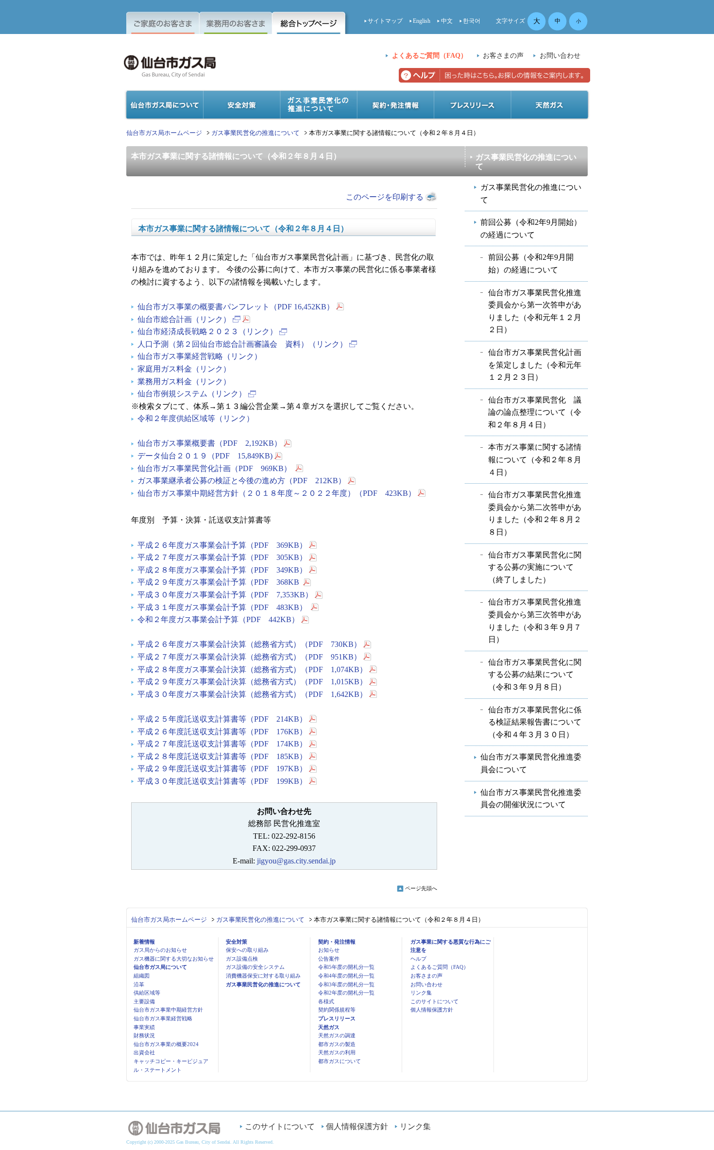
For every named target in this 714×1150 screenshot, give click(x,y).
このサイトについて (434, 1001)
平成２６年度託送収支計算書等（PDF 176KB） (222, 731)
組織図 (142, 976)
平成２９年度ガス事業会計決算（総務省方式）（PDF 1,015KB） (252, 681)
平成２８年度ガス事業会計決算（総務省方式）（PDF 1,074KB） (252, 669)
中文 (447, 20)
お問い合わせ (560, 55)
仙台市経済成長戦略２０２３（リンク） (207, 331)
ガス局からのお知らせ (160, 950)
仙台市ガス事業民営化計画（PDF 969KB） (215, 468)
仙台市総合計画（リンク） (184, 319)
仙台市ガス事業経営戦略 (163, 1018)
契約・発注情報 (337, 942)
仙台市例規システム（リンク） (191, 393)
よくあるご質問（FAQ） (429, 55)
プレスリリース (337, 1018)
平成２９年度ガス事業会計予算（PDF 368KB (219, 582)
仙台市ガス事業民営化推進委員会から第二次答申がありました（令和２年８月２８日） (534, 513)
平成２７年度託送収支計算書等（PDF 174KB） (222, 744)
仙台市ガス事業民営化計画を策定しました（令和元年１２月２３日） (534, 364)
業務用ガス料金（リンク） (184, 381)
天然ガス (329, 1027)
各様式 (326, 1001)
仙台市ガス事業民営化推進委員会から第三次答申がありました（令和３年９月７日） (534, 620)
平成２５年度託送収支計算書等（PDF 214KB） (222, 719)
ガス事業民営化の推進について (255, 132)
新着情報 (144, 942)
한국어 (471, 20)
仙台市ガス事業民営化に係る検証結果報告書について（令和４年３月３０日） (534, 722)
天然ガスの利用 (337, 1052)
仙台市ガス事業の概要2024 (166, 1044)
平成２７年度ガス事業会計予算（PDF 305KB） (222, 557)
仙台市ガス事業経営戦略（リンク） (199, 356)
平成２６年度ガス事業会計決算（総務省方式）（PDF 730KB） (249, 644)
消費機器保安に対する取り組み (263, 976)
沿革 (139, 984)
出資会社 (144, 1052)
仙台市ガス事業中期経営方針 (168, 1010)
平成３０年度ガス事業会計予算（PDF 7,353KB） (225, 595)
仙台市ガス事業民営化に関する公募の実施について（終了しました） (534, 567)
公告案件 (329, 959)
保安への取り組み (247, 950)
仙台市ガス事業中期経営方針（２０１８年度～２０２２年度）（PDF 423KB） (276, 493)
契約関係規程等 (337, 1010)
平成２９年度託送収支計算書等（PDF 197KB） (222, 768)
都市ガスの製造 (337, 1044)
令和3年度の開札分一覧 (346, 984)
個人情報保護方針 (431, 1010)
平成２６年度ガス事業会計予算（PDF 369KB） (222, 545)
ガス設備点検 (242, 959)
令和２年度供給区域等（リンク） (195, 418)
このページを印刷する (385, 197)
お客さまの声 (503, 55)
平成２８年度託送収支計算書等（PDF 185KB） (222, 756)
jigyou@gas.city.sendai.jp (296, 861)
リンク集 (421, 993)
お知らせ (329, 950)
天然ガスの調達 (337, 1035)
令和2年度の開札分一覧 (346, 993)
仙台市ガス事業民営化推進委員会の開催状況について (530, 798)
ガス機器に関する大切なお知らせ (174, 959)
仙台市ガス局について (160, 967)
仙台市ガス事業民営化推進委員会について (530, 763)
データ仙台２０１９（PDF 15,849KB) (204, 456)
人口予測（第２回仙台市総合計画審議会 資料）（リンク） (242, 344)
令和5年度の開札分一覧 (346, 967)
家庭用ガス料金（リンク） (184, 369)
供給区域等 (147, 993)
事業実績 (144, 1027)
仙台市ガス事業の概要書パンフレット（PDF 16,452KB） (235, 307)
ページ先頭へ (421, 888)
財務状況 (144, 1035)
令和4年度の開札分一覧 (346, 976)
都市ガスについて (339, 1061)
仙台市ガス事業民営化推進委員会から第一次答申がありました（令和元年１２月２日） (534, 311)
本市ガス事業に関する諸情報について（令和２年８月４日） (534, 459)
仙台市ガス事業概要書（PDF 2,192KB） (209, 443)
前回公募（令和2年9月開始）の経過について (530, 228)
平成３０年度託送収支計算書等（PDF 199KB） (222, 781)
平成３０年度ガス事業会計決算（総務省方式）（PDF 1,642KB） (252, 694)
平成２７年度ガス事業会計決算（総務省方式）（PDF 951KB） (249, 657)
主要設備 (144, 1001)
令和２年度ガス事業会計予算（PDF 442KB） (218, 619)
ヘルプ (418, 959)
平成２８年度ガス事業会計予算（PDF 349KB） (222, 570)
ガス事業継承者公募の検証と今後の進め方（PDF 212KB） (241, 480)
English (421, 20)
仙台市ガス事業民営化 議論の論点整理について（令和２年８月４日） (534, 412)
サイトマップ (385, 20)
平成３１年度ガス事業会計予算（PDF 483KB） (223, 607)
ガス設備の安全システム (255, 967)
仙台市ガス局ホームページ (164, 132)
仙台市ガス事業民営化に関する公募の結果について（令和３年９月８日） (534, 674)
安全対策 (236, 942)
